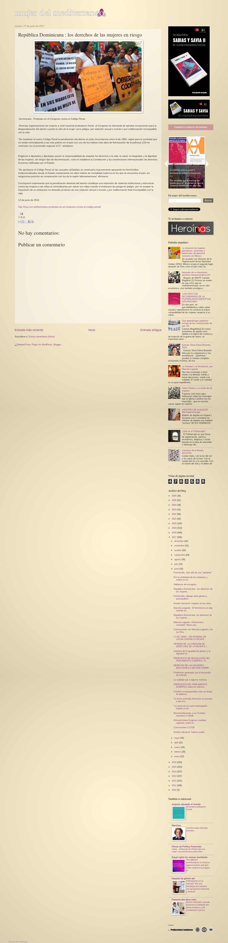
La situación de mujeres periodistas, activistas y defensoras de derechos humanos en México (193, 252)
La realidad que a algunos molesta (190, 679)
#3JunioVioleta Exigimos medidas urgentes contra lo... (190, 721)
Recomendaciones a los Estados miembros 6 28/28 (189, 714)
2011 (174, 785)
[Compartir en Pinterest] (32, 221)
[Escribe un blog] (23, 221)
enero (177, 756)
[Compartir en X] (26, 221)
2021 (174, 519)
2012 (174, 781)
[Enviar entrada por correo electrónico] (21, 213)
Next (207, 163)
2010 (174, 790)
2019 (174, 528)
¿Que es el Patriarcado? (193, 431)
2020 (174, 523)
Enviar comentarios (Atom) (42, 336)
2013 (174, 776)
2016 (174, 762)
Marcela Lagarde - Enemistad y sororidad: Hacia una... (189, 623)
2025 (174, 500)
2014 (174, 771)
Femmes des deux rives (184, 899)
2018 (174, 532)
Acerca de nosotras (18, 941)
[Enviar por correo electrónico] (19, 221)
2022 (174, 514)
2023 (174, 509)
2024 (174, 505)
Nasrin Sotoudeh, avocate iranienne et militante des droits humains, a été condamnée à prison (198, 906)
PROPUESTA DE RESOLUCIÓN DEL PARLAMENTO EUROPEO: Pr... (192, 659)
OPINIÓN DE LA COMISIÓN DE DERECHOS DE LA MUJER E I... (191, 645)
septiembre (180, 555)
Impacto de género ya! (183, 878)
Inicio (91, 330)
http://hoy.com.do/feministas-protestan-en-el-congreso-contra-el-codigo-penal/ (59, 207)
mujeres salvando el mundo (186, 804)
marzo (177, 747)
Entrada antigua (151, 330)
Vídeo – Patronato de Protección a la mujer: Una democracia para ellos (188, 850)
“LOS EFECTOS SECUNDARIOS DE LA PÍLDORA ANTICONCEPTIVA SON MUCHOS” (196, 298)
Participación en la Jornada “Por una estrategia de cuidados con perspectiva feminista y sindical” (197, 886)
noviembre (179, 545)
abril (176, 742)
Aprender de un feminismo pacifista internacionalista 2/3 (196, 273)
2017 (174, 537)
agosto (177, 559)
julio (176, 564)
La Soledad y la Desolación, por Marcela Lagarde (197, 367)
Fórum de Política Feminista (186, 846)
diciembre (179, 541)
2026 (174, 495)
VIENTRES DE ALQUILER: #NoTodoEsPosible (195, 411)
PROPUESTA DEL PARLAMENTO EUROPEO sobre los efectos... (190, 685)
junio (176, 569)
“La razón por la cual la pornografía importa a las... (190, 707)
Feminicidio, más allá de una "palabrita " (193, 572)
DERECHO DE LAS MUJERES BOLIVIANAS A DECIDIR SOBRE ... (193, 666)
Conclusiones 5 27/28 (184, 727)
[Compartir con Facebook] (29, 221)
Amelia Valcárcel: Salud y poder (189, 732)
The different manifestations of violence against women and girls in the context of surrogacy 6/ (198, 865)
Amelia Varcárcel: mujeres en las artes (192, 603)
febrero (178, 751)
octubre (178, 550)
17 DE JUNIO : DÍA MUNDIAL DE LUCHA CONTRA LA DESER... (190, 638)
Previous (165, 163)
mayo (177, 738)
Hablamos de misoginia (185, 584)
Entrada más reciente (29, 330)
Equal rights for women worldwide (189, 857)
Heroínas (176, 825)
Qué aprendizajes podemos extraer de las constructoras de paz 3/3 (197, 323)
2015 (174, 767)
